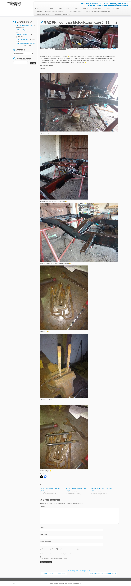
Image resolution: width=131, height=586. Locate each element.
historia (84, 48)
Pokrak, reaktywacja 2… (23, 30)
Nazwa (42, 527)
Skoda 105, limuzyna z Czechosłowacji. (54, 573)
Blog (44, 8)
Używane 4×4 (85, 8)
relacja (97, 48)
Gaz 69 (76, 48)
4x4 (72, 48)
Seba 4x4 (113, 48)
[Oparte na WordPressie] (63, 583)
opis (94, 48)
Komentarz (43, 506)
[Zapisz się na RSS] (14, 583)
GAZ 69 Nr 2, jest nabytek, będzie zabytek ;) (98, 11)
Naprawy (39, 11)
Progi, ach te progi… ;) (23, 39)
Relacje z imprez (97, 8)
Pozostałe (116, 8)
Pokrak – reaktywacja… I (24, 34)
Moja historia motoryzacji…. (74, 11)
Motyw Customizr (77, 583)
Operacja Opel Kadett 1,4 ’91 (62, 14)
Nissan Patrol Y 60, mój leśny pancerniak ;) (103, 573)
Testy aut (59, 8)
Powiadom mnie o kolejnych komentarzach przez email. (55, 554)
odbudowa (89, 48)
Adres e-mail (44, 534)
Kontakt (51, 8)
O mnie (37, 8)
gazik (80, 48)
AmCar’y (68, 8)
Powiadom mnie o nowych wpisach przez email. (53, 559)
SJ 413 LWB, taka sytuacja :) (25, 25)
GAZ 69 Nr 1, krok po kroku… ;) (54, 11)
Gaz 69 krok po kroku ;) (43, 14)
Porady (76, 8)
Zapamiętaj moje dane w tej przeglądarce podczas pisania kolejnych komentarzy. (65, 549)
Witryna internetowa (45, 541)
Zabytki (108, 8)
